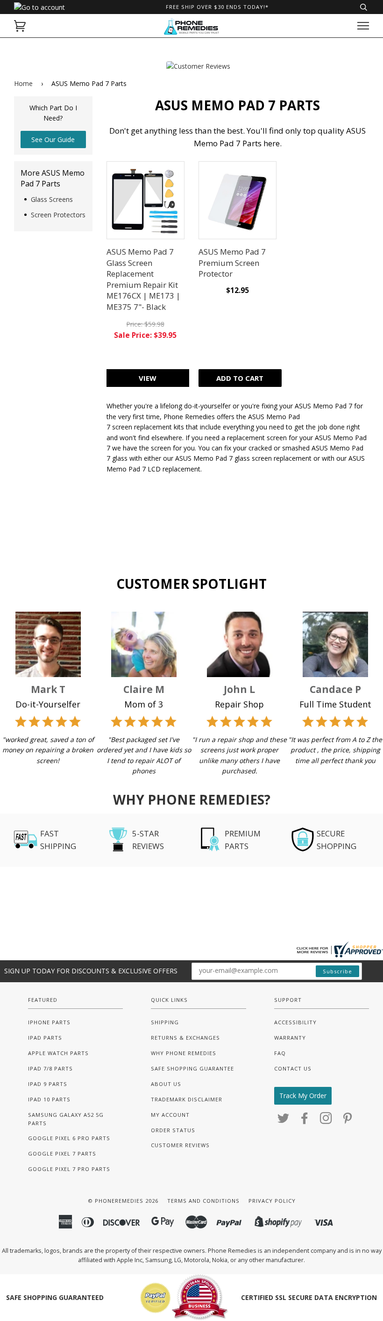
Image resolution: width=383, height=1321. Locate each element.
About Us (166, 1083)
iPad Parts (45, 1037)
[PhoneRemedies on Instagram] (326, 1120)
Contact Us (293, 1068)
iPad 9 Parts (47, 1083)
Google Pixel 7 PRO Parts (69, 1168)
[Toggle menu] (363, 26)
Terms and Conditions (203, 1200)
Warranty (290, 1037)
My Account (170, 1114)
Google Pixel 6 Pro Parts (69, 1138)
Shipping (165, 1022)
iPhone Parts (49, 1022)
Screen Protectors (58, 214)
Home (23, 83)
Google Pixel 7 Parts (62, 1153)
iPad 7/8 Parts (50, 1068)
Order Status (173, 1130)
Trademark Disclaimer (186, 1099)
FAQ (280, 1053)
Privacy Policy (272, 1200)
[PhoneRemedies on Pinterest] (347, 1120)
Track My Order (302, 1095)
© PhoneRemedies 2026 (123, 1200)
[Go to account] (39, 7)
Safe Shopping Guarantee (192, 1068)
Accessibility (295, 1022)
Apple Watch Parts (58, 1053)
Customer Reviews (180, 1145)
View (147, 378)
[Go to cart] (20, 26)
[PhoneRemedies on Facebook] (304, 1120)
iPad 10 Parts (49, 1099)
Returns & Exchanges (185, 1037)
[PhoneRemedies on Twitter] (283, 1120)
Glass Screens (52, 199)
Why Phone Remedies (183, 1053)
